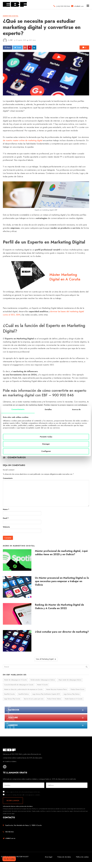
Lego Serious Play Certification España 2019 (46, 694)
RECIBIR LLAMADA (13, 800)
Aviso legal (48, 857)
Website (6, 527)
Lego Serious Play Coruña (12, 699)
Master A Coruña (42, 685)
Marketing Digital (10, 16)
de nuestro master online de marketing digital (22, 140)
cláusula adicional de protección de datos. (31, 792)
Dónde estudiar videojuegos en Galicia (43, 680)
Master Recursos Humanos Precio (56, 689)
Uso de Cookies (9, 859)
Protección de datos (64, 857)
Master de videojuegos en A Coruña (15, 680)
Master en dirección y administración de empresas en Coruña (23, 689)
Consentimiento (17, 409)
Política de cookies (82, 857)
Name (6, 509)
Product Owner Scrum (77, 689)
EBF (11, 40)
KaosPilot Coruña (9, 694)
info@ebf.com (79, 6)
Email (6, 518)
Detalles (48, 409)
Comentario (8, 478)
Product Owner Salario (54, 699)
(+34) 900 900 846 (62, 6)
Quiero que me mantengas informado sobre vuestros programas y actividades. (22, 795)
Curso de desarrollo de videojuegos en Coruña (18, 685)
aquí (13, 813)
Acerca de (76, 409)
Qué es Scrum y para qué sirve (33, 699)
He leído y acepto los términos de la (22, 792)
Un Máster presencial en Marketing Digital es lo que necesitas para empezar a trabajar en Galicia (62, 581)
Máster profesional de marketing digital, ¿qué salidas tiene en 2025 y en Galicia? (61, 552)
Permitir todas (46, 437)
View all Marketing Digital (45, 659)
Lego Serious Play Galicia (71, 694)
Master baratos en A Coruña (73, 699)
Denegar (46, 444)
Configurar (46, 451)
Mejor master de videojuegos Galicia (70, 680)
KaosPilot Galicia (23, 694)
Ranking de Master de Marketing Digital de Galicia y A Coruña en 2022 (59, 606)
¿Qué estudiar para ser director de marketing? (62, 631)
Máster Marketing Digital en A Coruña (64, 277)
